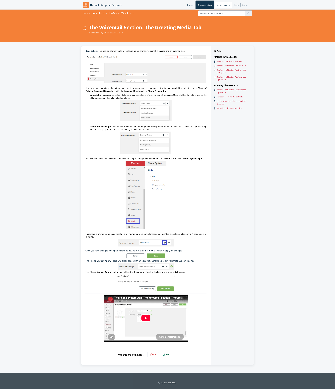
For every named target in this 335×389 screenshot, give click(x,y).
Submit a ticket (224, 5)
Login (236, 5)
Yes (167, 354)
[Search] (248, 13)
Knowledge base (205, 5)
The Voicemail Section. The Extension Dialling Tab (231, 71)
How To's (113, 13)
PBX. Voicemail (127, 13)
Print (219, 51)
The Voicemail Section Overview (229, 61)
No (154, 354)
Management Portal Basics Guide (230, 97)
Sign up (245, 5)
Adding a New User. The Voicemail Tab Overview (231, 102)
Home (190, 5)
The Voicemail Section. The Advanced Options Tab (231, 78)
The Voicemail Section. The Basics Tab (231, 65)
